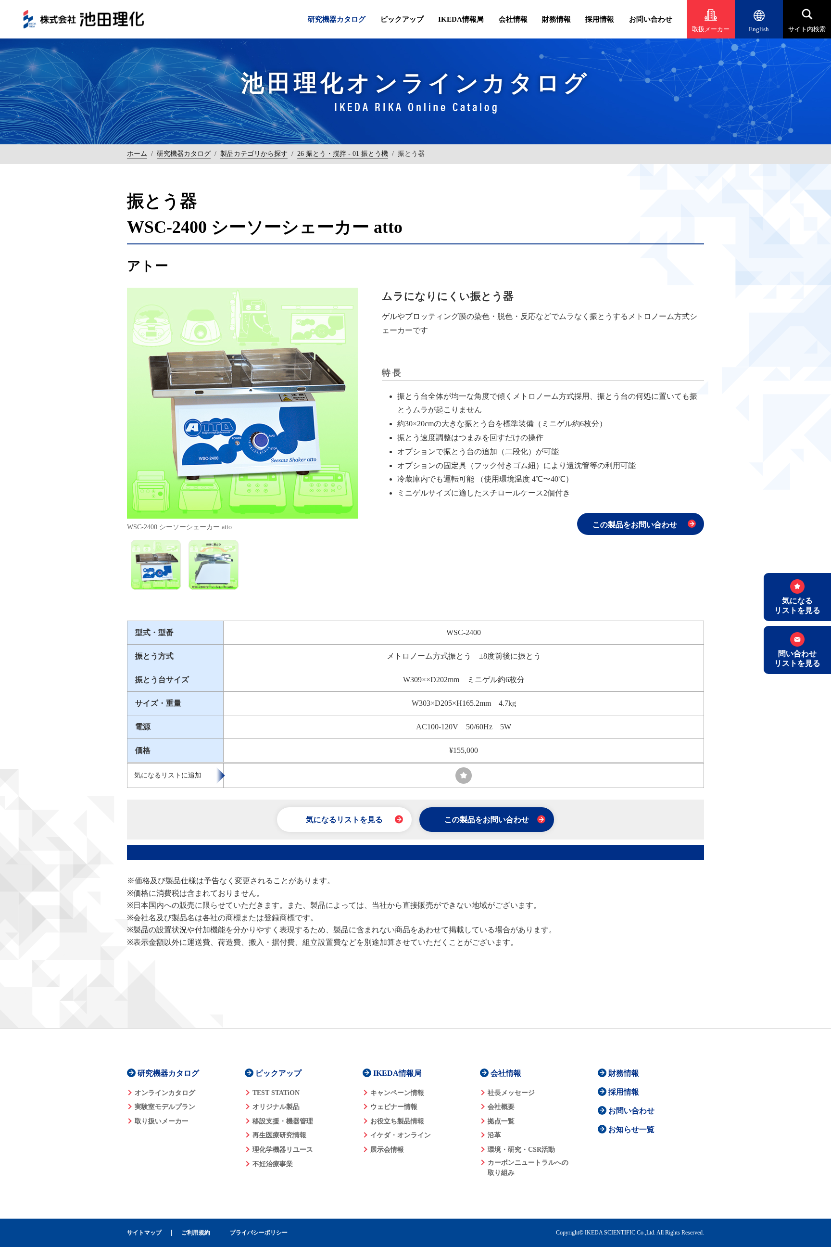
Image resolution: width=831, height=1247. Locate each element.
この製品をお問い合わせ (634, 525)
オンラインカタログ (165, 1092)
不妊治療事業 (272, 1164)
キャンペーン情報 (397, 1092)
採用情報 (599, 19)
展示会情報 (387, 1149)
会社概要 (501, 1106)
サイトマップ (144, 1233)
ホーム (137, 153)
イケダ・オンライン (400, 1135)
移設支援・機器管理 (282, 1121)
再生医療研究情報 (279, 1135)
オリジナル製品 (276, 1106)
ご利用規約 (195, 1233)
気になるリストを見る (344, 819)
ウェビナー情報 (393, 1106)
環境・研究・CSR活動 (521, 1149)
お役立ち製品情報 (397, 1121)
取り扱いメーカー (162, 1121)
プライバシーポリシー (259, 1233)
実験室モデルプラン (165, 1106)
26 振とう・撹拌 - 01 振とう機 (342, 153)
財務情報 (556, 19)
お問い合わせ (650, 19)
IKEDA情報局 (461, 19)
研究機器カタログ (336, 19)
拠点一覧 (501, 1121)
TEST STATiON (276, 1092)
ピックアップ (402, 19)
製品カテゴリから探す (254, 153)
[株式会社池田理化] (83, 19)
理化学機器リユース (282, 1149)
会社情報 (513, 19)
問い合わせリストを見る (797, 658)
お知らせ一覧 (631, 1129)
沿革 (494, 1135)
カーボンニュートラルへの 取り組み (528, 1167)
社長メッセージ (511, 1092)
